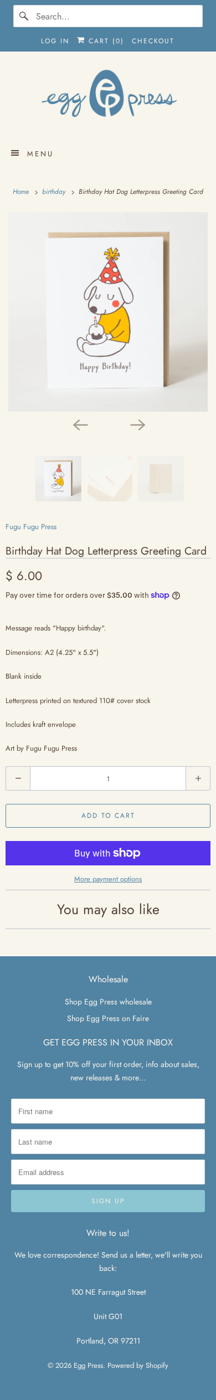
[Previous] (79, 424)
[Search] (24, 16)
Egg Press (88, 1365)
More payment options (108, 879)
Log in (55, 41)
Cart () (104, 41)
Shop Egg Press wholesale (108, 1001)
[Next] (137, 424)
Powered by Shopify (137, 1365)
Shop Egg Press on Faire (108, 1018)
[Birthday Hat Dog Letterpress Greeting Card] (108, 312)
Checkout (153, 41)
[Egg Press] (108, 98)
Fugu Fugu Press (31, 526)
